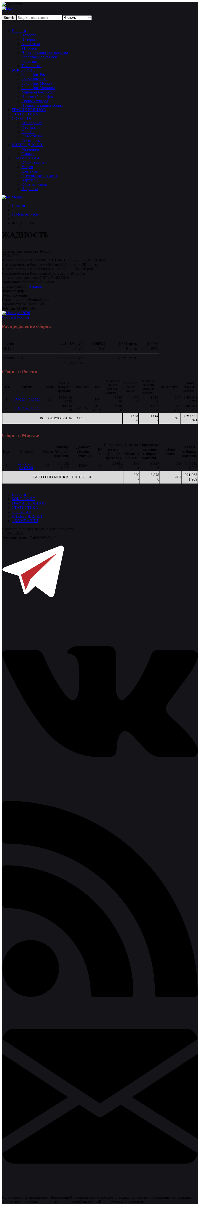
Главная (18, 205)
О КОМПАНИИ (25, 158)
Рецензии (29, 61)
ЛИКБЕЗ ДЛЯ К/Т (27, 145)
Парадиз (35, 286)
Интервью (30, 39)
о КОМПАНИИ (25, 521)
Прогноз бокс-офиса (38, 96)
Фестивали (30, 127)
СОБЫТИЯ (21, 118)
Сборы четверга (34, 101)
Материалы (30, 149)
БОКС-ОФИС (23, 70)
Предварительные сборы (42, 105)
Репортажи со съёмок (39, 57)
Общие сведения (35, 162)
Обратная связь (34, 184)
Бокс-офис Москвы (37, 83)
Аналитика (30, 44)
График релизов (25, 214)
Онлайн (28, 132)
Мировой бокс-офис (38, 92)
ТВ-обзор (29, 48)
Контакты (29, 171)
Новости (19, 31)
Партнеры (29, 180)
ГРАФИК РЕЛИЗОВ (29, 110)
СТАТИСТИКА (25, 114)
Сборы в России (15, 317)
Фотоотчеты (31, 136)
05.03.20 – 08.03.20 (27, 408)
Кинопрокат (31, 123)
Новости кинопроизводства (44, 53)
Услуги (27, 167)
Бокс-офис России (36, 74)
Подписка (29, 189)
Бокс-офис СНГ (34, 79)
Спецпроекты (32, 140)
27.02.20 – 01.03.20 (27, 399)
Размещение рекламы (39, 176)
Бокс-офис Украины (38, 88)
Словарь (28, 154)
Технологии (31, 66)
